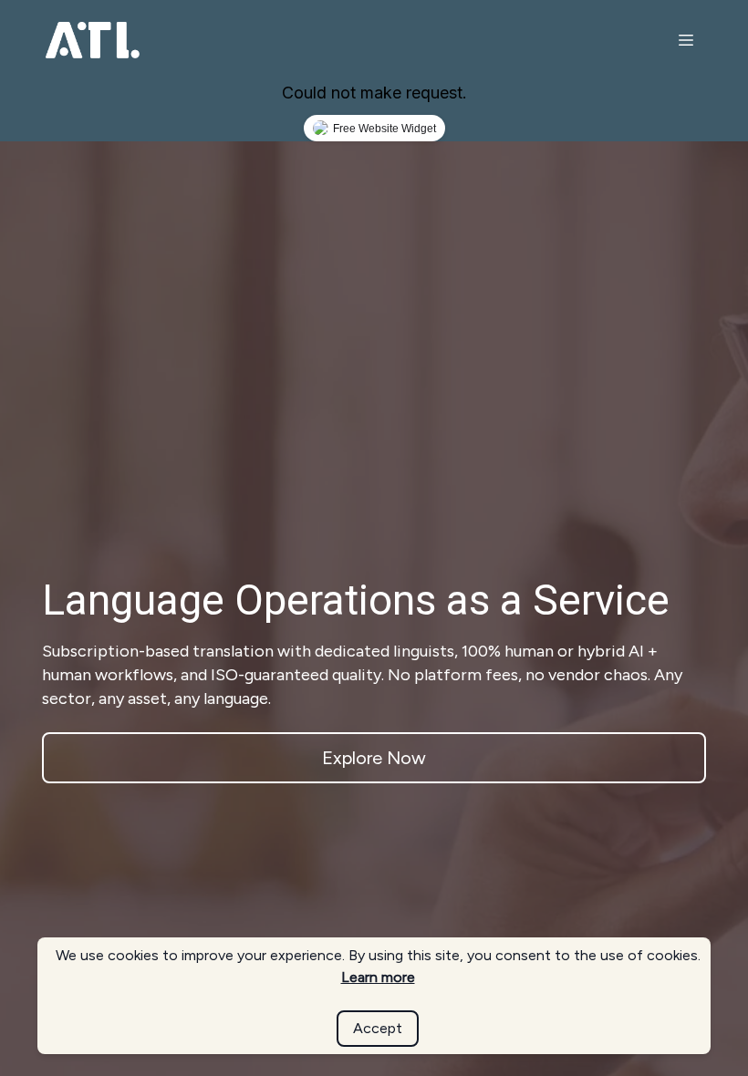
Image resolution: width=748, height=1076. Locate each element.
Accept (377, 1028)
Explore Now (374, 758)
